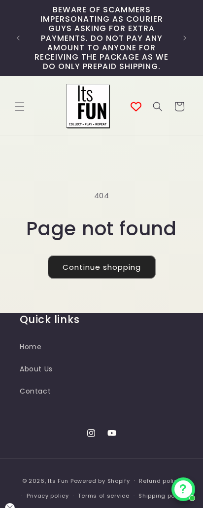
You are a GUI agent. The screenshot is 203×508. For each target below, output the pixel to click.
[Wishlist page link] (136, 106)
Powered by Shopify (100, 480)
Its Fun (58, 480)
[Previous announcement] (18, 38)
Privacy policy (48, 496)
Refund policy (160, 481)
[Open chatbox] (183, 489)
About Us (36, 369)
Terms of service (103, 496)
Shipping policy (162, 496)
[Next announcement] (185, 38)
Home (30, 347)
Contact (35, 391)
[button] (20, 106)
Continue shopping (102, 267)
